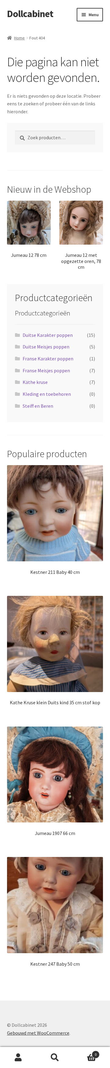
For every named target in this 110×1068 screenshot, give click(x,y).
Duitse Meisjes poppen (46, 347)
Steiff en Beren (38, 406)
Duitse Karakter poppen (48, 335)
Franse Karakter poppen (48, 358)
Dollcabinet (30, 14)
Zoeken (55, 1057)
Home (19, 38)
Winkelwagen (85, 1052)
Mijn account (18, 1057)
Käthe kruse (35, 382)
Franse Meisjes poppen (46, 370)
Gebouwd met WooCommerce (38, 1033)
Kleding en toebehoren (47, 394)
